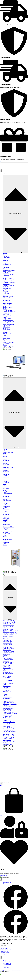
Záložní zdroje (6, 329)
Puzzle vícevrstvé (7, 727)
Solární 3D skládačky (8, 636)
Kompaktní (6, 542)
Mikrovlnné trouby (7, 531)
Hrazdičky (5, 705)
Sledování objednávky (5, 949)
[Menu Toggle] (1, 170)
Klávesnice (6, 314)
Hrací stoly (5, 688)
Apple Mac (6, 335)
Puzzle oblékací (7, 723)
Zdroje (4, 299)
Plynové (5, 507)
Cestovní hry (6, 681)
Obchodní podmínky (5, 952)
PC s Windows (6, 340)
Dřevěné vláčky (7, 668)
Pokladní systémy (7, 304)
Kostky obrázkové (7, 640)
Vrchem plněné (7, 500)
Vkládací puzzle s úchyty (9, 731)
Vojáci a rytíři (6, 677)
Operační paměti (7, 288)
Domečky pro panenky (8, 648)
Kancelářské (6, 256)
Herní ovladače (7, 313)
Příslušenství (6, 261)
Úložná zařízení (7, 325)
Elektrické (5, 504)
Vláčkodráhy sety (7, 744)
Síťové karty (6, 293)
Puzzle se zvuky (7, 726)
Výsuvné (5, 456)
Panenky (5, 655)
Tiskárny (5, 309)
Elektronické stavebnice (9, 282)
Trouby (5, 536)
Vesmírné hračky (7, 676)
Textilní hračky (6, 717)
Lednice (5, 529)
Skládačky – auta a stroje (9, 623)
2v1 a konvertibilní (7, 268)
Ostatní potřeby (7, 716)
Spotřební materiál (7, 307)
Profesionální (6, 257)
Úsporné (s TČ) (7, 517)
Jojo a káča (6, 690)
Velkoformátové (7, 264)
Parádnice (5, 657)
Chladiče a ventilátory (8, 285)
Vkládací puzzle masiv (8, 729)
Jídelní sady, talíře (7, 709)
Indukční (5, 520)
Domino (5, 684)
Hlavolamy (6, 687)
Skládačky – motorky (8, 629)
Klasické (5, 540)
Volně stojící (6, 464)
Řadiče (5, 292)
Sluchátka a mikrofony (8, 324)
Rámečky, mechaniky (8, 321)
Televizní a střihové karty (9, 296)
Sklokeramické (6, 524)
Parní (4, 492)
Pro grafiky (6, 275)
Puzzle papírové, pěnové (9, 724)
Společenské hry (7, 686)
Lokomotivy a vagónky (9, 741)
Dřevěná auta (6, 665)
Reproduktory (6, 322)
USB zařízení (6, 327)
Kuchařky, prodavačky (8, 652)
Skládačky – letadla (8, 626)
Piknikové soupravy (8, 659)
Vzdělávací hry (7, 698)
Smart (4, 263)
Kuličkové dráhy (7, 691)
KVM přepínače (7, 315)
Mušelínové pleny (7, 715)
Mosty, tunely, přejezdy (9, 742)
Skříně (4, 295)
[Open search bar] (0, 780)
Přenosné (5, 260)
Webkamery (6, 328)
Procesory (5, 291)
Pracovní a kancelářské (8, 274)
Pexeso (5, 695)
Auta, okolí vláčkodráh (8, 735)
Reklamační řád (4, 951)
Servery (5, 345)
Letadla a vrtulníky (7, 672)
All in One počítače (8, 333)
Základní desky (7, 297)
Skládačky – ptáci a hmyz (9, 632)
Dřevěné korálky (7, 650)
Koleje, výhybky (7, 740)
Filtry (4, 450)
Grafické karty (6, 284)
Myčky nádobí (6, 533)
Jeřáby (4, 670)
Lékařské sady (6, 654)
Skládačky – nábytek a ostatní (10, 630)
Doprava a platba (4, 948)
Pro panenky (6, 661)
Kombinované (6, 506)
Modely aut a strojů (8, 673)
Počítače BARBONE (8, 346)
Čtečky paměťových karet (9, 279)
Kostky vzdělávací (7, 644)
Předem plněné (6, 495)
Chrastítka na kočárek (8, 708)
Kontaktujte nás (4, 954)
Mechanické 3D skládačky (9, 622)
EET (4, 336)
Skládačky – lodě (7, 627)
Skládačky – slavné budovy (10, 633)
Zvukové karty (6, 300)
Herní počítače (6, 338)
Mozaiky (5, 693)
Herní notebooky (7, 271)
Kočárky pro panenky (8, 651)
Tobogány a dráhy (7, 697)
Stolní (4, 484)
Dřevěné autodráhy (8, 738)
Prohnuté (5, 259)
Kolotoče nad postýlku (8, 712)
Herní (4, 255)
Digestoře (5, 528)
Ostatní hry (6, 694)
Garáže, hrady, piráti (8, 669)
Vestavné (5, 455)
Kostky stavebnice (7, 641)
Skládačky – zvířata (8, 634)
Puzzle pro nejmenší (8, 730)
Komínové (5, 453)
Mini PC (5, 339)
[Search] (1, 784)
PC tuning (5, 289)
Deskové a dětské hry (8, 683)
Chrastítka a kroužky (8, 706)
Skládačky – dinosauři (8, 625)
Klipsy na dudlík (7, 711)
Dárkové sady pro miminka (9, 704)
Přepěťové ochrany (8, 320)
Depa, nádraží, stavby (8, 737)
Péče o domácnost (7, 658)
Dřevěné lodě (6, 666)
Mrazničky (5, 532)
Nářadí (4, 675)
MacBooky (6, 273)
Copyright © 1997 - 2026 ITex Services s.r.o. (11, 970)
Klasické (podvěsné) (8, 452)
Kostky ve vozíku (7, 643)
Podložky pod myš (7, 318)
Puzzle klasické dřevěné (9, 722)
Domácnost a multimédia (9, 270)
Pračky (5, 535)
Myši (4, 317)
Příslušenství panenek (8, 662)
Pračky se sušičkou (7, 493)
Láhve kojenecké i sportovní (10, 713)
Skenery (5, 306)
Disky (4, 281)
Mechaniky (6, 286)
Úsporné (5, 461)
